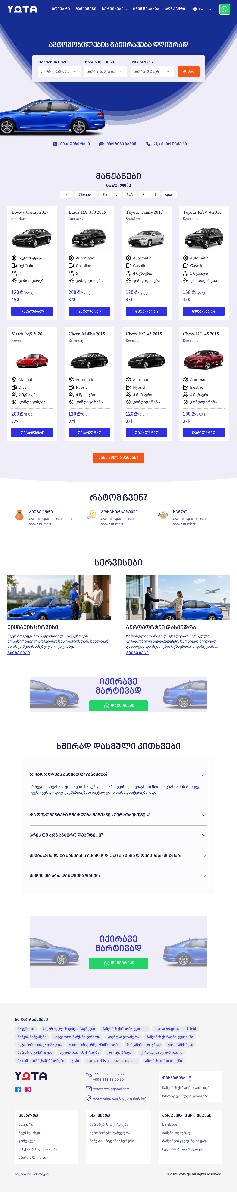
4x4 (67, 194)
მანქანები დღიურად (144, 1044)
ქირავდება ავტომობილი (161, 1052)
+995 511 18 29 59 (108, 1079)
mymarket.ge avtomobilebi (175, 1028)
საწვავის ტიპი (99, 62)
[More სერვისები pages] (126, 9)
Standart (149, 194)
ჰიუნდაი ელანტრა (123, 1036)
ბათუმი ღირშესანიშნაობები (41, 1060)
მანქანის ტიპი (53, 62)
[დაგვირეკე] (224, 9)
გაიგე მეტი (18, 653)
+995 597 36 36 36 (108, 1073)
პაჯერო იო (26, 1028)
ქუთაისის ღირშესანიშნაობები (94, 1044)
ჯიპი (75, 1060)
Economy (110, 194)
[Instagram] (28, 1089)
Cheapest (86, 194)
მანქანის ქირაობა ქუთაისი (124, 1028)
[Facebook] (18, 1089)
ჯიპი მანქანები (180, 1044)
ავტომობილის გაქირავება (40, 1044)
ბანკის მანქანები (32, 1036)
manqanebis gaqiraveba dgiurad (112, 1060)
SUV (130, 194)
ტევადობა (142, 62)
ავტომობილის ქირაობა (79, 1052)
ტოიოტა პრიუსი (120, 1052)
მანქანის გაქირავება (35, 1052)
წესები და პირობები (32, 1174)
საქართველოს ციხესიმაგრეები (69, 1028)
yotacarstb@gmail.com (111, 1088)
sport (169, 194)
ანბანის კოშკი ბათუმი (163, 1060)
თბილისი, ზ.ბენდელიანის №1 (120, 1098)
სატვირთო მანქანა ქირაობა (77, 1036)
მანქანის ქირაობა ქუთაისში (169, 1036)
